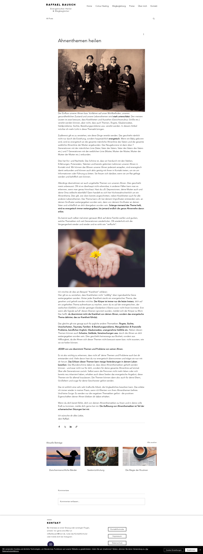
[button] (154, 18)
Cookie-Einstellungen (174, 550)
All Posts (49, 18)
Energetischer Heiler (61, 9)
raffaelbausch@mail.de (56, 534)
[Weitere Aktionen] (143, 34)
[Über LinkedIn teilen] (71, 427)
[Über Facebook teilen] (59, 427)
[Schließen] (200, 550)
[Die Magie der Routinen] (140, 456)
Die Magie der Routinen (136, 470)
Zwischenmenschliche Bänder (63, 470)
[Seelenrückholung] (102, 456)
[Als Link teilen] (76, 427)
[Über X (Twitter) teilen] (65, 427)
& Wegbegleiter (61, 11)
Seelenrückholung (95, 470)
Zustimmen (191, 550)
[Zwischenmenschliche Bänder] (63, 456)
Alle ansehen (152, 442)
